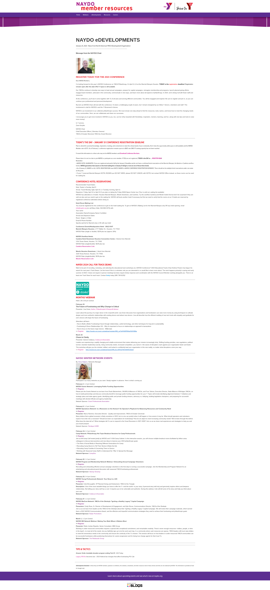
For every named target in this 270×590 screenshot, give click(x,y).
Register (81, 331)
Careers (115, 15)
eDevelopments (96, 15)
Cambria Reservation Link (85, 246)
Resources (107, 15)
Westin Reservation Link (85, 259)
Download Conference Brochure (129, 153)
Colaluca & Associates (102, 340)
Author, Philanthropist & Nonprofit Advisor (104, 309)
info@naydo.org (81, 208)
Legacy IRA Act (81, 556)
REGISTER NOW (156, 158)
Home (78, 15)
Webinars (85, 15)
